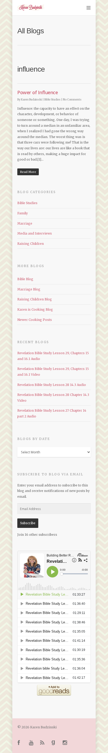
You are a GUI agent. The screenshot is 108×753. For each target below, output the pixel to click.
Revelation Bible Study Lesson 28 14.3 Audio (51, 385)
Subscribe (27, 523)
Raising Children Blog (34, 299)
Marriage (24, 223)
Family (22, 213)
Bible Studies (52, 99)
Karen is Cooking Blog (35, 309)
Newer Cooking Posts (34, 320)
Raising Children (30, 244)
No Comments (72, 99)
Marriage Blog (28, 289)
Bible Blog (25, 279)
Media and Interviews (34, 233)
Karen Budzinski (31, 99)
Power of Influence (37, 92)
